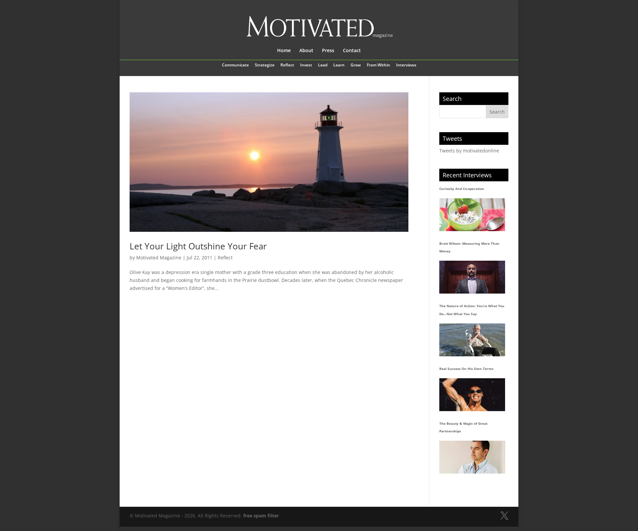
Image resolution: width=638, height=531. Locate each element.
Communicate (235, 65)
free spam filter (261, 515)
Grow (356, 65)
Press (328, 50)
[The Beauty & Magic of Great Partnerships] (472, 457)
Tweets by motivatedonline (469, 150)
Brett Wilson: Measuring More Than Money (469, 247)
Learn (339, 65)
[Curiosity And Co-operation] (472, 214)
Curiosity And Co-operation (461, 188)
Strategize (264, 65)
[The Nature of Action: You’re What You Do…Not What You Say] (472, 339)
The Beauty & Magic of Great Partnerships (463, 427)
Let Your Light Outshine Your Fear (198, 246)
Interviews (406, 65)
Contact (352, 50)
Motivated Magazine (158, 257)
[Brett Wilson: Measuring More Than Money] (472, 277)
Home (284, 50)
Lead (322, 65)
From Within (378, 65)
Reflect (287, 65)
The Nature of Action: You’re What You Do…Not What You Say (471, 310)
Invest (306, 65)
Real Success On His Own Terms (466, 368)
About (306, 50)
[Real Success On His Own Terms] (472, 394)
